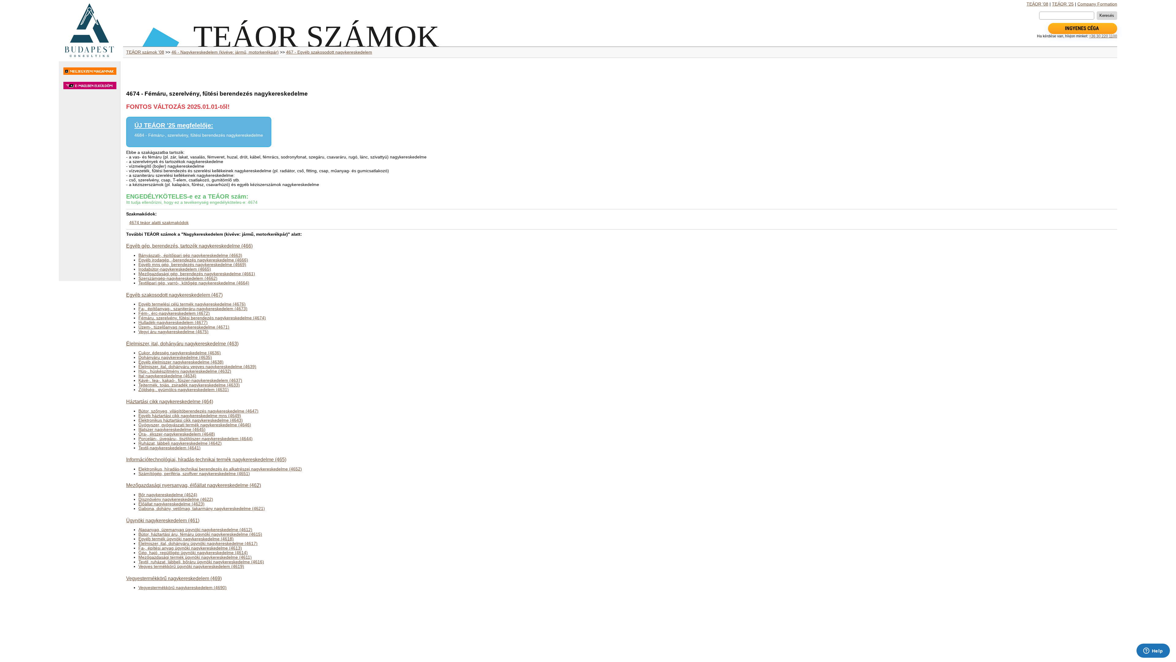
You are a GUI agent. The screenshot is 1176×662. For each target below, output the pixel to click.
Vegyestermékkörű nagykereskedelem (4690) (182, 587)
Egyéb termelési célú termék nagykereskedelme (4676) (192, 304)
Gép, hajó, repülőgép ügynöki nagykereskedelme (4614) (193, 552)
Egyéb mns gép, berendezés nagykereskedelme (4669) (192, 264)
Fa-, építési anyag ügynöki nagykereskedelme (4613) (190, 548)
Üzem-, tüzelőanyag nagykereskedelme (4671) (183, 327)
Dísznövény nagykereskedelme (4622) (175, 499)
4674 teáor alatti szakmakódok (159, 222)
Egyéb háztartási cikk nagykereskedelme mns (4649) (189, 415)
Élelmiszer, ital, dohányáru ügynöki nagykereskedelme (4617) (198, 543)
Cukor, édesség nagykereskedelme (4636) (179, 353)
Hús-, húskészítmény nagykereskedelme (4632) (184, 371)
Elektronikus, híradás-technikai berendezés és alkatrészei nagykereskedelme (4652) (220, 469)
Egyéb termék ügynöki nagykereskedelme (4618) (186, 539)
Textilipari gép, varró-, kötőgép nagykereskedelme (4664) (193, 283)
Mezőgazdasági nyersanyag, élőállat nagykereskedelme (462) (193, 485)
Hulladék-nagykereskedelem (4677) (173, 322)
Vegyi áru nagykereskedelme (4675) (173, 331)
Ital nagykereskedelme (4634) (167, 376)
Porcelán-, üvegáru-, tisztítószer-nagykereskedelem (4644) (195, 438)
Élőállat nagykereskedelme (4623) (171, 504)
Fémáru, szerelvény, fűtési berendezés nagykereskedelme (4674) (202, 318)
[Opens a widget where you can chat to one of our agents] (1153, 651)
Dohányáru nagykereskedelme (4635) (175, 357)
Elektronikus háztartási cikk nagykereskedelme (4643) (190, 420)
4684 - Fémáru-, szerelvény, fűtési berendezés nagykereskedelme (198, 135)
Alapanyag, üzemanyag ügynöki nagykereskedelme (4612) (195, 529)
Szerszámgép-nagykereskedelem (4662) (177, 278)
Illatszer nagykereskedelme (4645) (171, 429)
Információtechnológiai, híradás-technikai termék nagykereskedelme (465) (206, 459)
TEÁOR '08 (1037, 4)
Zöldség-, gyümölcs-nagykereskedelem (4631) (183, 389)
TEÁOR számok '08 (145, 52)
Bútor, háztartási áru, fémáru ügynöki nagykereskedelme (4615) (200, 534)
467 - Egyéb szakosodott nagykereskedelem (329, 52)
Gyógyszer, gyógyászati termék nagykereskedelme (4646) (194, 425)
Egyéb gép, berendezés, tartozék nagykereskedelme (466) (189, 246)
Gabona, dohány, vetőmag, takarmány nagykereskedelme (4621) (201, 508)
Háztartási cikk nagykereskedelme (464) (169, 401)
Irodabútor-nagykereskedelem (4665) (174, 269)
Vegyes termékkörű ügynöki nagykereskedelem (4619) (191, 566)
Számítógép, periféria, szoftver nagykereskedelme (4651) (194, 473)
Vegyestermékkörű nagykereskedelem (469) (174, 578)
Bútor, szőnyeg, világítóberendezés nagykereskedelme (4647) (198, 411)
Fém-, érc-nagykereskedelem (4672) (174, 313)
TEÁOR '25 (1063, 4)
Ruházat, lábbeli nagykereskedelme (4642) (180, 443)
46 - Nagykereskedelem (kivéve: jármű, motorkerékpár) (225, 52)
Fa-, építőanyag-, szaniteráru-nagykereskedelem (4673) (192, 308)
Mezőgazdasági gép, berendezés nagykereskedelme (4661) (196, 274)
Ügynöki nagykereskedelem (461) (162, 520)
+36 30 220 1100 (1103, 36)
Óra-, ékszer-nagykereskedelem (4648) (176, 434)
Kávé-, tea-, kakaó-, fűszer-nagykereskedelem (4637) (190, 380)
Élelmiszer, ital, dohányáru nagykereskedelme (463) (182, 343)
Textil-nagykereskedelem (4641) (169, 448)
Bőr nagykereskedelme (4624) (167, 495)
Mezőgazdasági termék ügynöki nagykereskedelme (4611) (195, 557)
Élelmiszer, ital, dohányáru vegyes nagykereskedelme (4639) (197, 366)
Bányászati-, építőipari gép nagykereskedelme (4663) (190, 255)
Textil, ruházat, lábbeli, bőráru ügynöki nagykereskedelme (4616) (201, 562)
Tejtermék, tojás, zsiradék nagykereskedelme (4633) (189, 385)
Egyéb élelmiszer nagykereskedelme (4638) (181, 362)
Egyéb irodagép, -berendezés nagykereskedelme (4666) (193, 260)
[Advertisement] (89, 188)
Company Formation (1097, 4)
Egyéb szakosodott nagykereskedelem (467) (174, 295)
